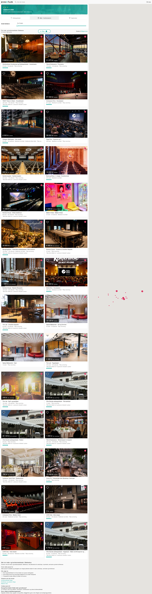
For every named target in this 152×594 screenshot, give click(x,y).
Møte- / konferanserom (45, 18)
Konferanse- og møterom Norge (8, 582)
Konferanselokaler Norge (6, 580)
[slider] (17, 26)
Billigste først (84, 31)
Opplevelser (74, 18)
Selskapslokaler (17, 18)
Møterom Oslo (4, 583)
